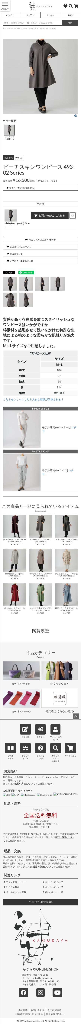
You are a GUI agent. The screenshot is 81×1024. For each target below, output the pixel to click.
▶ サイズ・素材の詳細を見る (20, 188)
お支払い (10, 771)
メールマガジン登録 (16, 892)
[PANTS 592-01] (21, 472)
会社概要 (23, 1010)
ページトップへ (76, 716)
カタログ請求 (54, 1010)
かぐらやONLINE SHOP (40, 902)
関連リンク (12, 875)
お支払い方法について (23, 783)
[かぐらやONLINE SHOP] (40, 7)
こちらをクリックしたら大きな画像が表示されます (33, 399)
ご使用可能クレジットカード (17, 790)
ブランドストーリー (16, 882)
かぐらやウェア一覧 (20, 28)
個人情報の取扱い (55, 1014)
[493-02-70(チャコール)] (10, 284)
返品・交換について (42, 866)
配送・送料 (12, 803)
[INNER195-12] (21, 428)
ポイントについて (54, 887)
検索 (70, 22)
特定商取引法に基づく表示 (29, 1014)
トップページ (7, 28)
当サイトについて (54, 882)
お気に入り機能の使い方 (21, 261)
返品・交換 (12, 851)
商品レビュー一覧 (54, 892)
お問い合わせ (37, 1010)
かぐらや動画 (12, 887)
